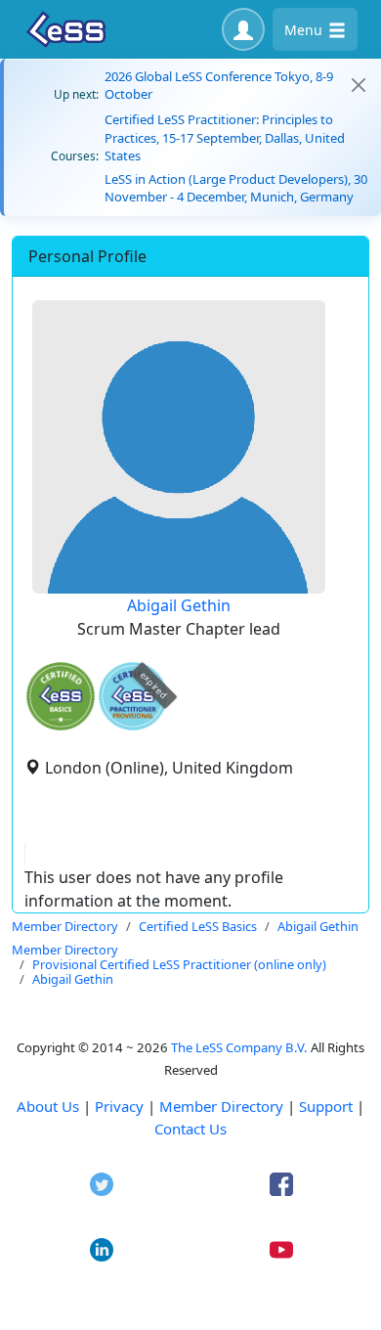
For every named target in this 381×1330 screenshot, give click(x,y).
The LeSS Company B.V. (239, 1047)
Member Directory (221, 1106)
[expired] (133, 727)
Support (326, 1106)
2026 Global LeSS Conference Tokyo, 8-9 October (219, 85)
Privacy (119, 1106)
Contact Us (190, 1128)
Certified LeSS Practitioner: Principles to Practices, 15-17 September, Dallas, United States (225, 137)
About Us (48, 1106)
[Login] (243, 29)
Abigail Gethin (179, 605)
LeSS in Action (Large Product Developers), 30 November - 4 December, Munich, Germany (236, 187)
